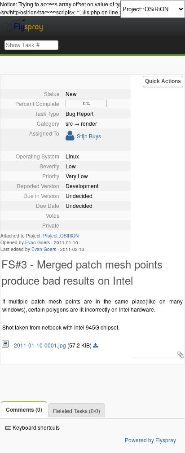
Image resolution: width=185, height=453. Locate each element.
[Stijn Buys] (70, 137)
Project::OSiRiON (61, 236)
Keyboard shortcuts (35, 427)
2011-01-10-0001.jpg (38, 345)
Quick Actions (163, 81)
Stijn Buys (89, 136)
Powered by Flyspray (150, 440)
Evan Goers (37, 242)
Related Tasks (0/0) (76, 410)
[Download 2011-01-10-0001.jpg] (95, 345)
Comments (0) (24, 409)
